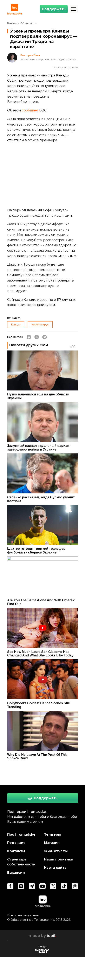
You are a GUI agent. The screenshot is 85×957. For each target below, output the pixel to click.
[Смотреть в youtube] (42, 886)
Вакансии (16, 873)
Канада (15, 324)
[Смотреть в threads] (75, 886)
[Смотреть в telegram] (32, 886)
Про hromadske (21, 834)
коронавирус (40, 324)
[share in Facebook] (29, 337)
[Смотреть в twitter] (53, 886)
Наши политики (58, 859)
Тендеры (52, 834)
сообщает (30, 110)
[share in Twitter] (36, 337)
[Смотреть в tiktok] (64, 886)
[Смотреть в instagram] (21, 886)
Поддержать (54, 9)
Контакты (16, 851)
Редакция (16, 843)
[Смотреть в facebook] (10, 886)
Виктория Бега (30, 55)
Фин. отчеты (56, 851)
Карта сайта (55, 868)
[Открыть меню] (74, 9)
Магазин (52, 843)
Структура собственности (21, 861)
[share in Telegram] (44, 337)
